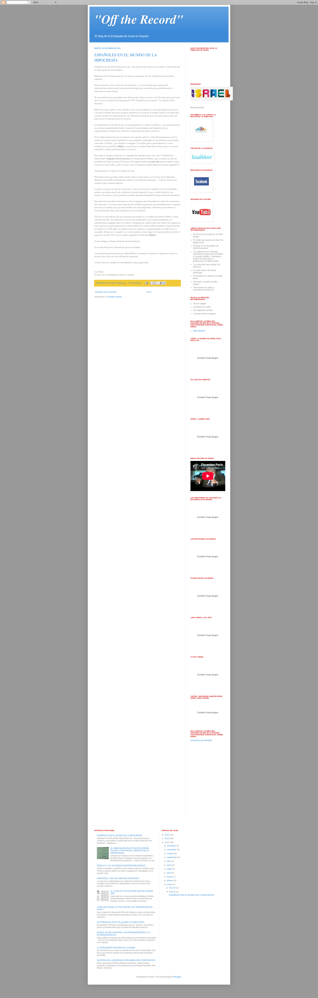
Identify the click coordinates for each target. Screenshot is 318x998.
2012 (167, 838)
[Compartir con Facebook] (161, 283)
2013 (167, 835)
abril (169, 873)
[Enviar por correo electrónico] (151, 283)
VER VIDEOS (199, 331)
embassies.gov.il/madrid (201, 740)
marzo (170, 877)
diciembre (171, 846)
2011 (167, 842)
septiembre (172, 857)
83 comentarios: (135, 283)
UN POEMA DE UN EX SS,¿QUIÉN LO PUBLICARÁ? (121, 922)
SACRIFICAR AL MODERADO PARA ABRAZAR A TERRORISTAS (126, 960)
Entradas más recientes (105, 292)
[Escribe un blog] (155, 283)
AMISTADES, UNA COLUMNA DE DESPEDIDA (118, 878)
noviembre (172, 849)
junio (169, 865)
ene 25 (172, 892)
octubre (170, 853)
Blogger (177, 977)
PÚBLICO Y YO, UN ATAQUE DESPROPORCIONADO (121, 865)
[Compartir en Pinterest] (164, 283)
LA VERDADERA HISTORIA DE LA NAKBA (116, 948)
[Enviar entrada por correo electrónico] (146, 283)
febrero (170, 880)
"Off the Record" (138, 19)
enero (170, 884)
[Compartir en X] (158, 283)
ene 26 (172, 888)
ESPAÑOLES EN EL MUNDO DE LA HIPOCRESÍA (119, 835)
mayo (169, 869)
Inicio (149, 292)
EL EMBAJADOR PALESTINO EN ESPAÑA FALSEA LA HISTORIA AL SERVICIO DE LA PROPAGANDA (129, 850)
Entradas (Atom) (114, 297)
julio (169, 861)
